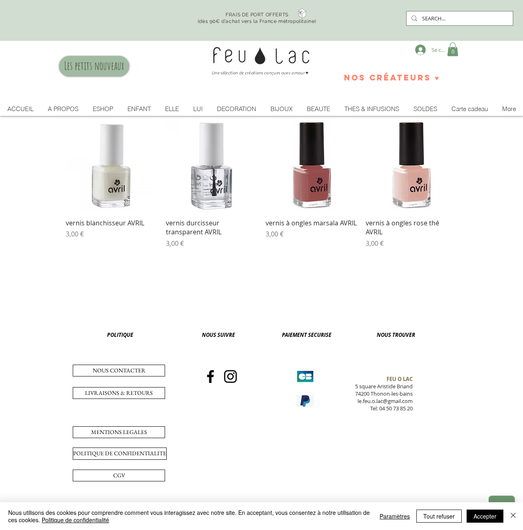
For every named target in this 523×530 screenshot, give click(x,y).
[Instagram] (230, 376)
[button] (452, 49)
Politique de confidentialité (75, 520)
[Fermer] (513, 516)
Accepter (485, 516)
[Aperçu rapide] (112, 166)
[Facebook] (210, 376)
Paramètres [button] (395, 516)
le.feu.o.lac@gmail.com (385, 401)
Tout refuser (439, 516)
